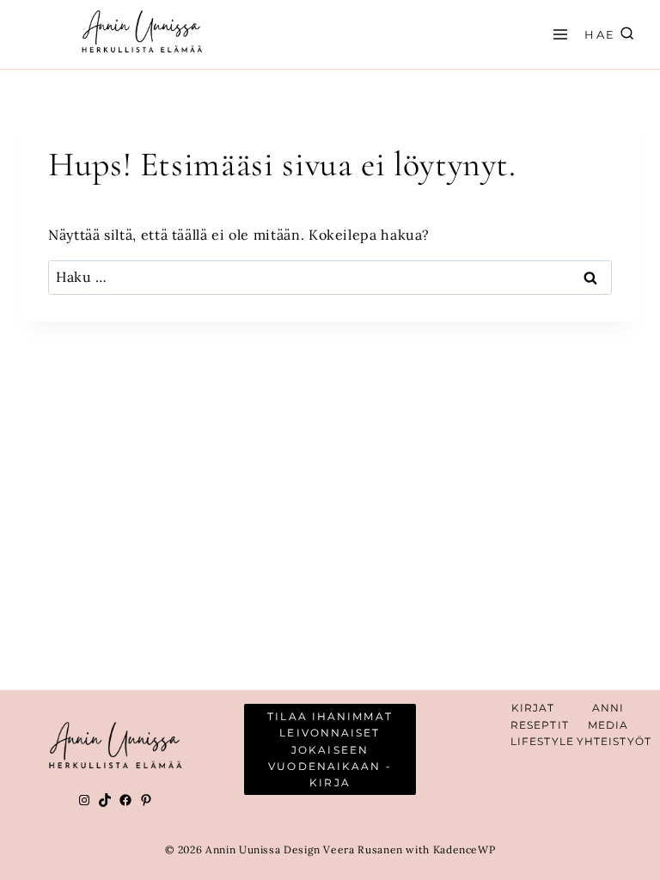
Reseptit (539, 724)
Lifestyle (542, 741)
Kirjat (533, 707)
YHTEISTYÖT (614, 741)
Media (608, 724)
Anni (608, 707)
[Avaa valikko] (558, 34)
